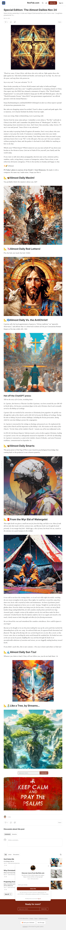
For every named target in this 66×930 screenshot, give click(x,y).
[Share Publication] (46, 3)
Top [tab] (6, 854)
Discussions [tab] (16, 854)
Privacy (31, 918)
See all (7, 894)
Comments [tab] (7, 834)
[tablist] (11, 834)
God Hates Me (9, 859)
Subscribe (53, 3)
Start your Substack (28, 922)
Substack (25, 926)
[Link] (1, 177)
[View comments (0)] (11, 22)
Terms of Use (41, 892)
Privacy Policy (45, 894)
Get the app (41, 922)
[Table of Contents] (2, 465)
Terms (36, 918)
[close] (48, 866)
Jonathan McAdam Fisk (14, 863)
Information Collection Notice (32, 894)
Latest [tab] (9, 854)
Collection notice (43, 918)
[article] (33, 862)
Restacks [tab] (14, 834)
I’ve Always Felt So (9, 861)
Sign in (61, 3)
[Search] (42, 3)
